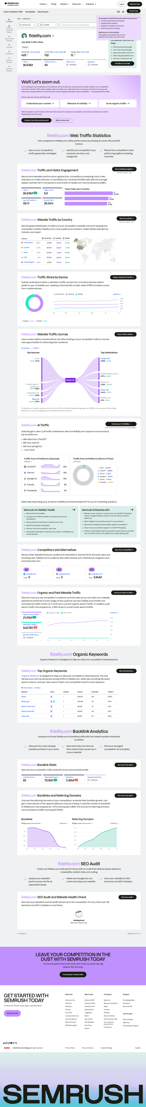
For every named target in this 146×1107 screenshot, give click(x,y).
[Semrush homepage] (11, 4)
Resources (77, 4)
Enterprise (90, 4)
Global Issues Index (110, 1019)
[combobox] (89, 25)
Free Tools (88, 1025)
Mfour (87, 1016)
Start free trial (12, 1013)
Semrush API (127, 1006)
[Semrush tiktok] (9, 1043)
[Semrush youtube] (11, 1043)
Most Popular (43, 12)
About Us (107, 1000)
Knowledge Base (129, 1000)
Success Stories (71, 1019)
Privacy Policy (70, 1048)
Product (43, 4)
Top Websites (89, 1022)
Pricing (53, 4)
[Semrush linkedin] (4, 1043)
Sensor (87, 1028)
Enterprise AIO (90, 1006)
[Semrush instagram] (6, 1043)
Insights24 (88, 1013)
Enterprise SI (89, 1009)
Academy (126, 1003)
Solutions (63, 4)
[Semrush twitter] (16, 1043)
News (106, 1006)
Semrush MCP (90, 1000)
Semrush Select (109, 1016)
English (137, 1048)
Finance (25, 47)
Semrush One (70, 1000)
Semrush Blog (128, 1019)
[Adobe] (7, 1048)
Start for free (135, 4)
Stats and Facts (70, 1022)
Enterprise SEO (90, 1003)
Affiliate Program (71, 1025)
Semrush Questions (111, 1003)
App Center (89, 1019)
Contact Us (108, 1027)
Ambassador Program (130, 1026)
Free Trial (68, 1013)
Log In (122, 4)
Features (68, 1003)
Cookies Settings (106, 1048)
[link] (13, 12)
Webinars (126, 1022)
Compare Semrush (72, 1016)
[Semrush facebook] (14, 1043)
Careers (107, 1009)
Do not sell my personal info (109, 1023)
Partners (107, 1013)
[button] (118, 12)
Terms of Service (88, 1048)
